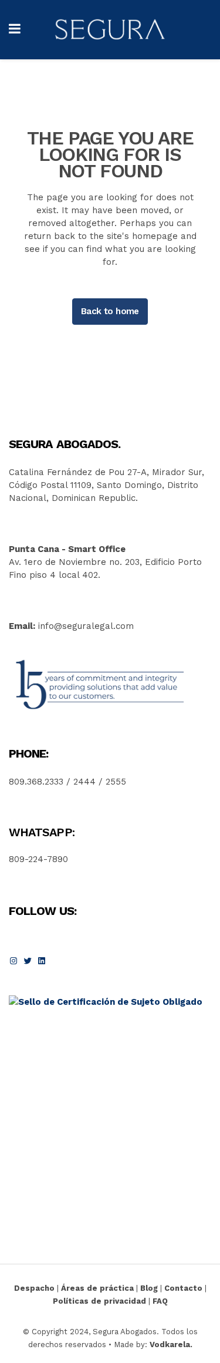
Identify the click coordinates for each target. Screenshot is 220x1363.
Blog (149, 1288)
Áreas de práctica (97, 1288)
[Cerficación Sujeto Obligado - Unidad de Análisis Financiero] (105, 1002)
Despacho (34, 1288)
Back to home (110, 311)
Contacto (183, 1288)
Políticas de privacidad (99, 1301)
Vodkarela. (171, 1344)
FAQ (160, 1301)
